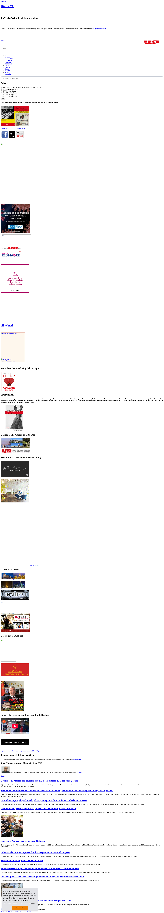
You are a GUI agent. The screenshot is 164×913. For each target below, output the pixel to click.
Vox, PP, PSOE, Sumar (10, 93)
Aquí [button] (32, 903)
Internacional (8, 64)
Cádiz (10, 60)
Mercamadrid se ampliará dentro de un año (22, 860)
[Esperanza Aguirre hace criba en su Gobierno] (12, 837)
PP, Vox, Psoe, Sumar (9, 91)
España (7, 55)
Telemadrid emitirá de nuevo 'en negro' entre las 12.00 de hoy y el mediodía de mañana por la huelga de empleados (57, 790)
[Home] (3, 1)
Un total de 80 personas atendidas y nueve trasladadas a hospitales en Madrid (38, 808)
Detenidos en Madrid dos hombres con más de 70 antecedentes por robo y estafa (39, 781)
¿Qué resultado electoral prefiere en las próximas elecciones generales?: (22, 87)
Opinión (7, 72)
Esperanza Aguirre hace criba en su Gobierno (23, 841)
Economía (8, 62)
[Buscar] (3, 78)
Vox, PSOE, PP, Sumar (10, 95)
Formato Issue (5, 128)
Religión (7, 67)
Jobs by (34, 565)
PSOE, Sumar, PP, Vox (10, 97)
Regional (7, 57)
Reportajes (8, 74)
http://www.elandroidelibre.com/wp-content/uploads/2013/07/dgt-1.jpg (22, 751)
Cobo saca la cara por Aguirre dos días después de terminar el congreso (35, 852)
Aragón (10, 58)
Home (2, 776)
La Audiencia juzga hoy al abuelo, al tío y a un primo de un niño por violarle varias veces (44, 800)
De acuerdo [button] (19, 908)
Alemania (79, 772)
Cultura (7, 65)
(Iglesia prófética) (77, 759)
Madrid (7, 69)
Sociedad (7, 70)
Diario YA (7, 6)
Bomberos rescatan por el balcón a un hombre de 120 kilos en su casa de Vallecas (40, 868)
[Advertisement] (15, 188)
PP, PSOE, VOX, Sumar (10, 89)
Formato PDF (21, 128)
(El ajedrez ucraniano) (99, 28)
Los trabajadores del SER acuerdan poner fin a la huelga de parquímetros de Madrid (42, 876)
